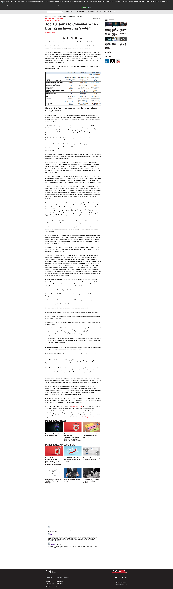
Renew (57, 585)
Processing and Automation (54, 19)
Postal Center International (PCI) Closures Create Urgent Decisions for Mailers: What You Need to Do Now (72, 437)
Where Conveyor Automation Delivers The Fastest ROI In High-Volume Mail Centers (108, 30)
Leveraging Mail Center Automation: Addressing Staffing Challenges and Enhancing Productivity (108, 47)
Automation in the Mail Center (115, 43)
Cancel (57, 586)
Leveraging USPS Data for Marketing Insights (53, 434)
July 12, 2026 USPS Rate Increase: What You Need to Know (72, 459)
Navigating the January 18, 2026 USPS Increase (91, 458)
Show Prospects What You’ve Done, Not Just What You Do (90, 435)
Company (49, 578)
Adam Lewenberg (51, 32)
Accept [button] (84, 7)
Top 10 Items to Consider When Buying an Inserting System (71, 26)
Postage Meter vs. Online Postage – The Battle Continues (91, 481)
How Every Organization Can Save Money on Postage (53, 481)
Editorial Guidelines (50, 583)
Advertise (48, 580)
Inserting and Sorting (52, 20)
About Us (48, 581)
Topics (116, 12)
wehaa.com (124, 586)
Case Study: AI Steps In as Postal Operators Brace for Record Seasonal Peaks (115, 31)
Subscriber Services (63, 578)
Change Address (59, 583)
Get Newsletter (59, 581)
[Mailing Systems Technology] (51, 572)
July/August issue (71, 42)
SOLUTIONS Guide (106, 12)
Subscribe (58, 580)
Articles (61, 421)
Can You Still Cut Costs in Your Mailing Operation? (123, 44)
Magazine (80, 12)
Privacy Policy (49, 585)
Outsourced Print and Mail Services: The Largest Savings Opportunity (123, 30)
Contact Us (48, 586)
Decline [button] (89, 7)
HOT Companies (92, 12)
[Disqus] (73, 506)
